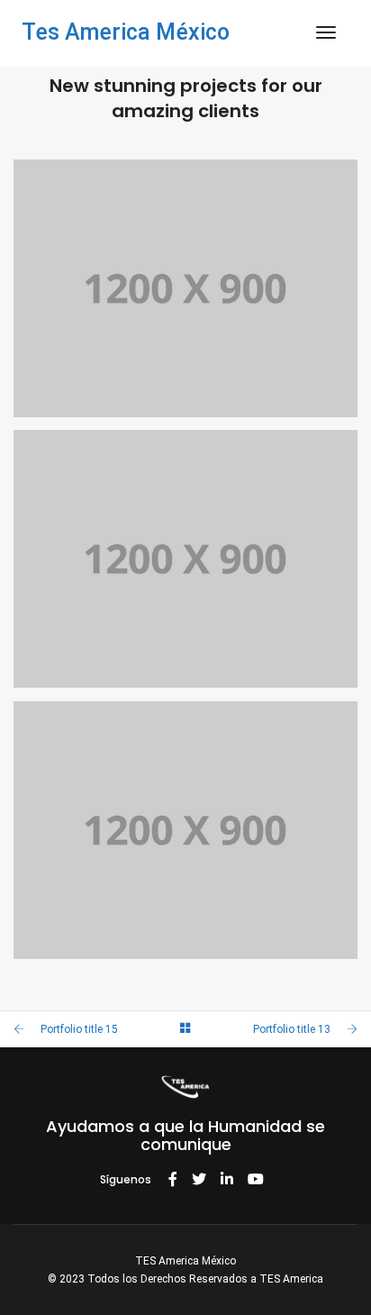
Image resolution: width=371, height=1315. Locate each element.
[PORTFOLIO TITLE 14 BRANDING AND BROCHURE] (185, 830)
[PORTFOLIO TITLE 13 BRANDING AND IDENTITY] (185, 289)
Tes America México (126, 32)
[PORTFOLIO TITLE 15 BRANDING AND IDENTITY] (185, 559)
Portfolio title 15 (79, 1029)
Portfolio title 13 (291, 1029)
